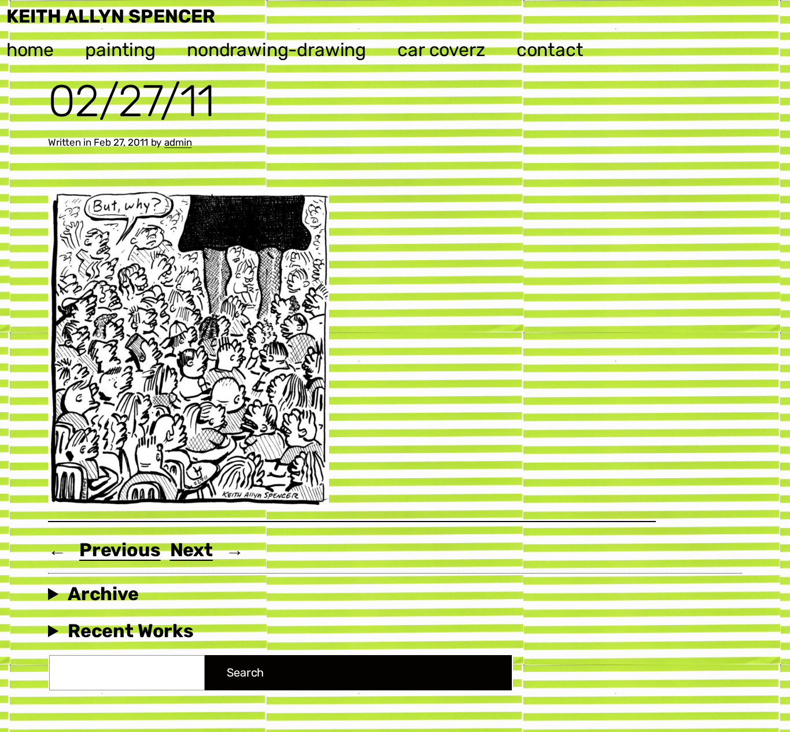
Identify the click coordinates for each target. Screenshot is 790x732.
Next (191, 550)
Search (245, 672)
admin (177, 142)
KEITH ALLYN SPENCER (110, 16)
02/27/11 (131, 101)
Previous (120, 550)
